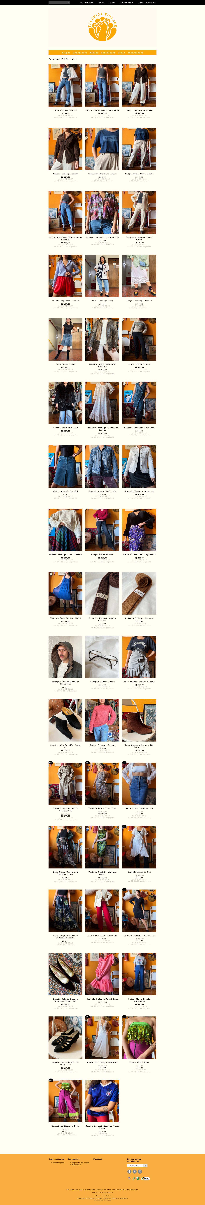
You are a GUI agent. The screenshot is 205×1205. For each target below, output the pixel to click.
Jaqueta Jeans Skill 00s (102, 491)
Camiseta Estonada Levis (102, 174)
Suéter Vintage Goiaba (102, 745)
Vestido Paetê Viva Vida (102, 808)
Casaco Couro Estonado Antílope (102, 365)
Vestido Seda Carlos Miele (65, 618)
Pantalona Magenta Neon (65, 1126)
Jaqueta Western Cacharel (139, 491)
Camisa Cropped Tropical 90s (102, 237)
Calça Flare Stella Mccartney (139, 1000)
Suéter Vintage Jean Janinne (65, 555)
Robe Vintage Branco (65, 110)
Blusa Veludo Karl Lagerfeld (139, 555)
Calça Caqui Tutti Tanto (139, 174)
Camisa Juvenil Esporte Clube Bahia (102, 1127)
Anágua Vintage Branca (139, 301)
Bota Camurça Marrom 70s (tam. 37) (139, 746)
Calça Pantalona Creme (139, 110)
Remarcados (108, 52)
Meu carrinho (147, 2)
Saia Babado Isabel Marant (139, 682)
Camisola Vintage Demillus (102, 1062)
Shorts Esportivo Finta (65, 301)
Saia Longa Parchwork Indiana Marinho (65, 936)
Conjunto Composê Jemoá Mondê (139, 238)
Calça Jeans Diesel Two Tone (102, 110)
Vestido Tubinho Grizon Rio (139, 935)
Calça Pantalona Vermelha (102, 935)
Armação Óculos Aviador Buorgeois (65, 683)
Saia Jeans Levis (65, 364)
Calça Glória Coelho (139, 364)
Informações (135, 52)
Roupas (66, 52)
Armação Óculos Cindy (102, 682)
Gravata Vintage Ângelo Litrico (102, 619)
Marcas (94, 52)
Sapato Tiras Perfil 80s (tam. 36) (65, 1063)
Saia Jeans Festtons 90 (139, 808)
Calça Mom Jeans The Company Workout (65, 238)
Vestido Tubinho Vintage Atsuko (102, 873)
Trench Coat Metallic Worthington (65, 809)
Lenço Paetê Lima (139, 1062)
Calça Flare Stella (102, 555)
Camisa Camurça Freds (65, 174)
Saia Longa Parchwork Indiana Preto (65, 873)
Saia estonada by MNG (65, 491)
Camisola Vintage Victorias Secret (102, 429)
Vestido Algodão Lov (139, 872)
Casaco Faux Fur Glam (65, 428)
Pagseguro (76, 1165)
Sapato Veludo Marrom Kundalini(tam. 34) (65, 1000)
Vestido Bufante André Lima (102, 999)
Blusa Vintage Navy (102, 301)
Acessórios (80, 52)
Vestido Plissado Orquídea (139, 428)
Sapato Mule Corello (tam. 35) (65, 746)
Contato (101, 2)
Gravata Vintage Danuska (139, 618)
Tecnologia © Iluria (102, 1200)
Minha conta (127, 2)
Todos (121, 52)
